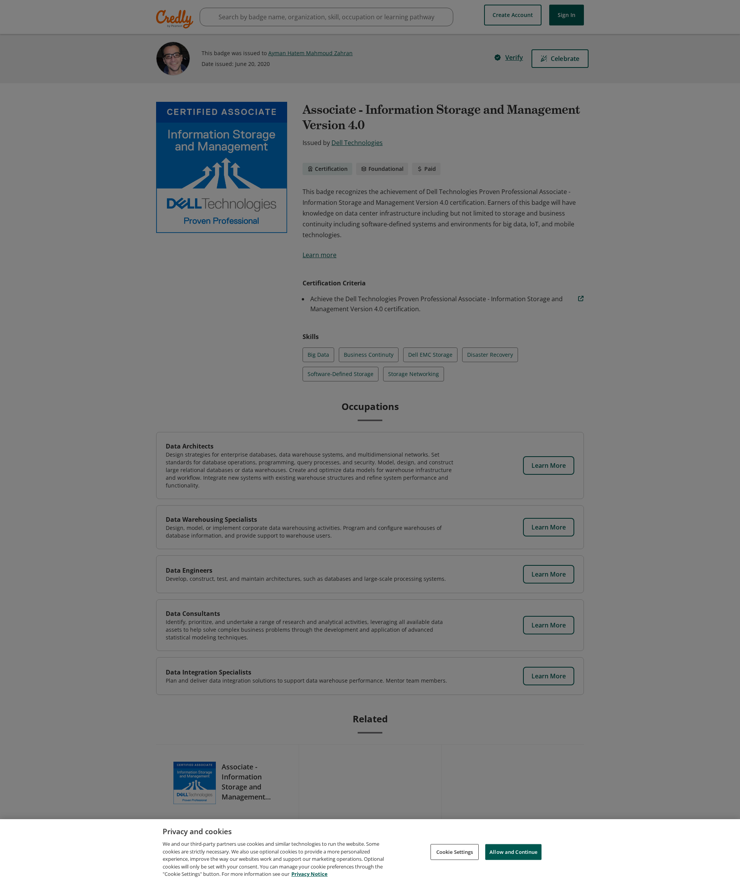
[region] (370, 850)
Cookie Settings (454, 851)
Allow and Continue (513, 851)
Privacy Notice (309, 873)
